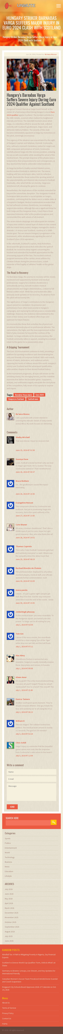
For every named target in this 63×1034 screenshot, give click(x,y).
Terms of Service (9, 1008)
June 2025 (9, 941)
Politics (8, 843)
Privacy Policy (7, 1013)
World (7, 852)
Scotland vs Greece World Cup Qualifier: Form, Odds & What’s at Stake (28, 964)
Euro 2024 (40, 394)
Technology (10, 857)
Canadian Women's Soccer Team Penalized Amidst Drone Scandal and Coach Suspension (30, 980)
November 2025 (11, 917)
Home (24, 33)
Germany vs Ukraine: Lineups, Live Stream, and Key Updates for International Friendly (28, 972)
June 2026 (9, 894)
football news (33, 398)
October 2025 (10, 922)
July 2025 (9, 936)
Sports (34, 33)
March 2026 (9, 908)
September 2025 (12, 927)
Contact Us (6, 1018)
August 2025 (10, 931)
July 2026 (9, 889)
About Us (6, 1003)
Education (9, 871)
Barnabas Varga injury (23, 394)
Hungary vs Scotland (16, 398)
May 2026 (9, 898)
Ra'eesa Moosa (51, 54)
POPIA (4, 1024)
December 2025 (11, 913)
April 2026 (9, 903)
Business (8, 862)
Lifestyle (8, 876)
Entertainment (11, 848)
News (7, 866)
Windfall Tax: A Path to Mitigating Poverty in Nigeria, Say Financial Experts (29, 956)
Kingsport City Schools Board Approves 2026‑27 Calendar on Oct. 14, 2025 (29, 988)
